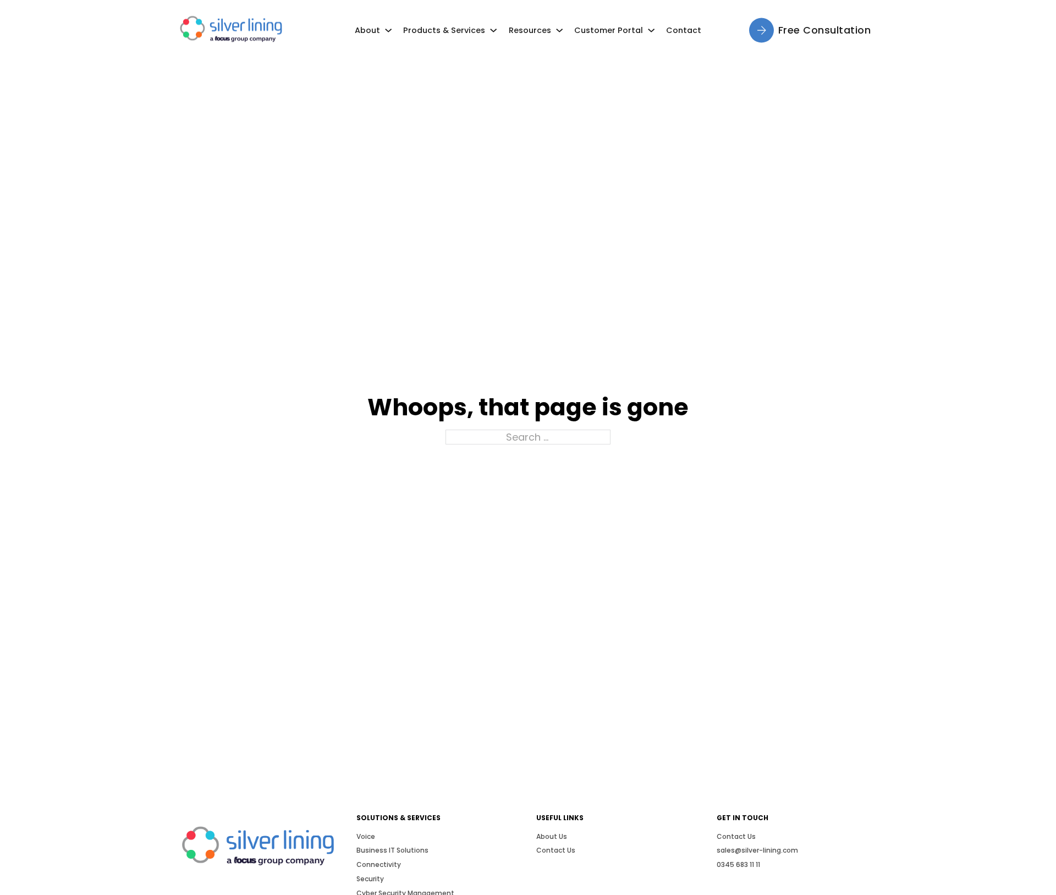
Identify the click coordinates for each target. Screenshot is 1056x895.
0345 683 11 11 (738, 864)
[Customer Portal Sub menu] (651, 30)
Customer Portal (608, 30)
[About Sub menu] (388, 30)
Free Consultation (824, 30)
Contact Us (555, 850)
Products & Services (444, 30)
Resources (530, 30)
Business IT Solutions (392, 850)
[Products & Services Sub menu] (493, 30)
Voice (365, 836)
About (367, 30)
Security (370, 878)
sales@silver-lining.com (757, 850)
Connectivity (378, 864)
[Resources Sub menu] (559, 30)
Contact (683, 30)
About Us (551, 836)
